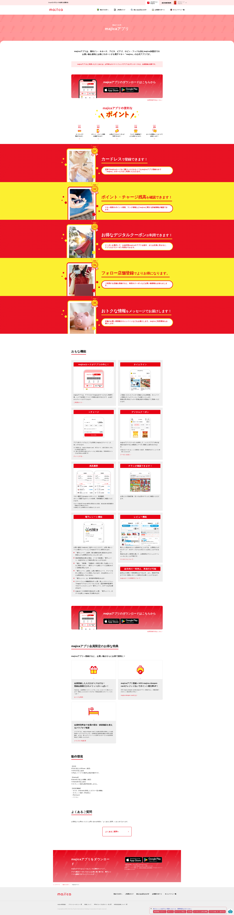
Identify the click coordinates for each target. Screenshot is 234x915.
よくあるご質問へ (112, 831)
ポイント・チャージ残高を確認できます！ (98, 131)
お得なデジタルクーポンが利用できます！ (117, 131)
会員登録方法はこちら (154, 100)
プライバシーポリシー (74, 904)
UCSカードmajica (181, 2)
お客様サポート (160, 10)
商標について (87, 904)
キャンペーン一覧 (179, 10)
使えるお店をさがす (140, 10)
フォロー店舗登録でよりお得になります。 (136, 131)
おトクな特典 (78, 697)
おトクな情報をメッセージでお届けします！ (154, 131)
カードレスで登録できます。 (79, 131)
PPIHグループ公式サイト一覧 (102, 904)
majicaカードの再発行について (130, 578)
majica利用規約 (62, 904)
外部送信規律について (120, 904)
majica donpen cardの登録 (145, 867)
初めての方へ (104, 10)
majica (154, 3)
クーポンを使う (125, 454)
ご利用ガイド (121, 10)
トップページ (56, 884)
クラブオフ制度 (79, 740)
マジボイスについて (126, 559)
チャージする (78, 456)
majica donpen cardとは (129, 695)
